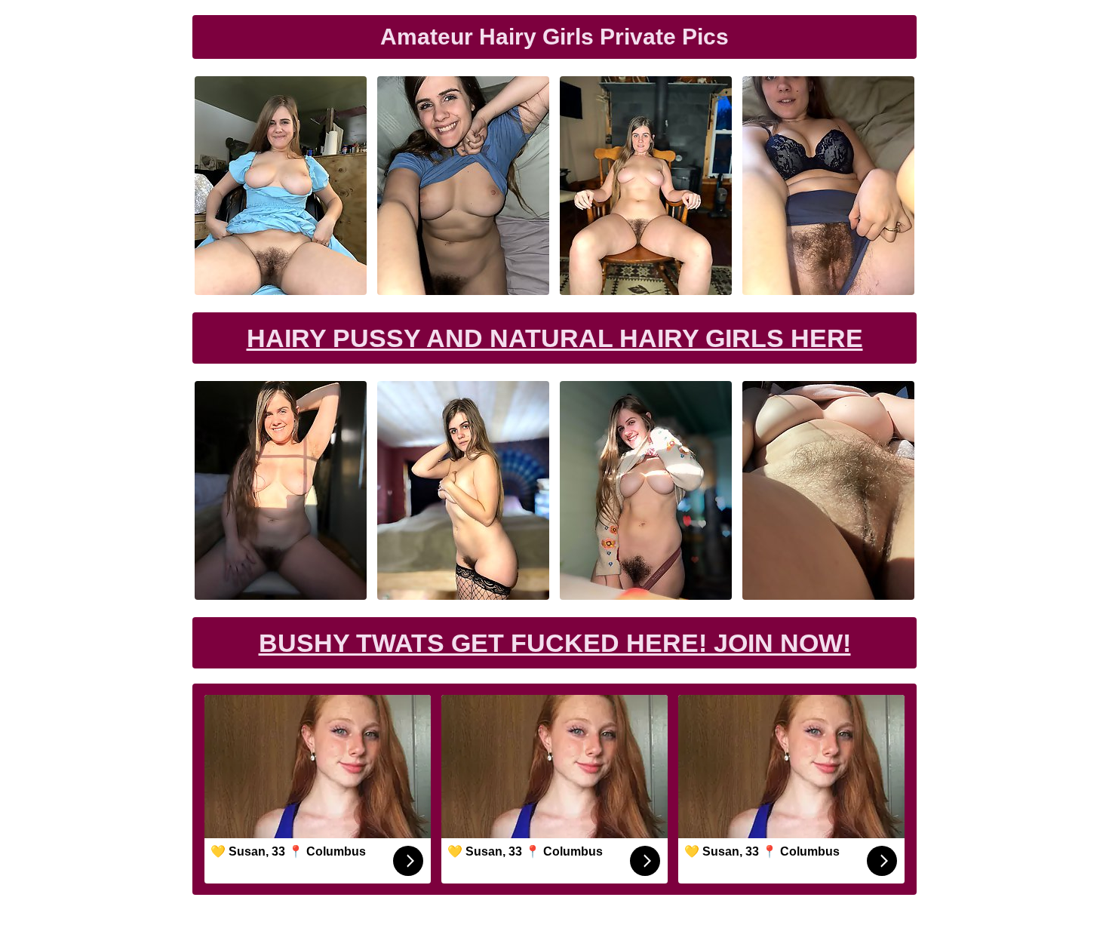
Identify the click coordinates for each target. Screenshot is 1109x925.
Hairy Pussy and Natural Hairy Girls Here (555, 338)
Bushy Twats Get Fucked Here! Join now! (555, 642)
